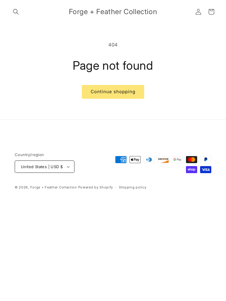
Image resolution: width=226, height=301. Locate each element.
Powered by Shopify (95, 187)
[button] (15, 11)
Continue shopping (113, 91)
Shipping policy (133, 187)
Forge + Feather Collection (53, 187)
